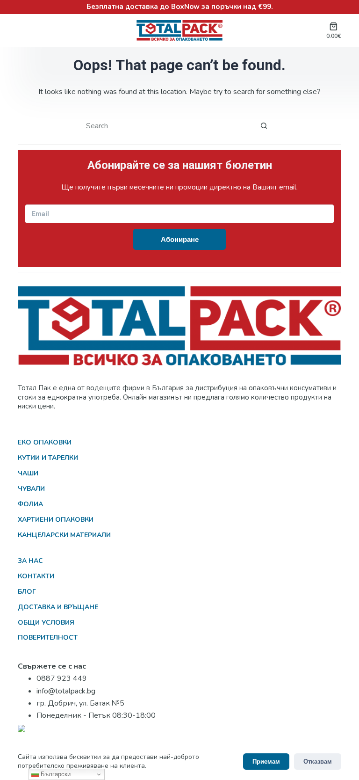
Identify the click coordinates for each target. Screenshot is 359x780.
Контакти (36, 576)
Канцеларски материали (64, 535)
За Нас (30, 560)
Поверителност (48, 637)
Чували (31, 488)
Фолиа (30, 504)
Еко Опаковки (45, 442)
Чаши (28, 473)
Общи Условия (46, 622)
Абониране (180, 239)
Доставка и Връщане (58, 607)
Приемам (266, 761)
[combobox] (170, 126)
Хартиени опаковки (55, 519)
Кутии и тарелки (48, 457)
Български (55, 774)
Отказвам (317, 761)
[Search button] (264, 126)
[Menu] (23, 30)
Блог (27, 591)
